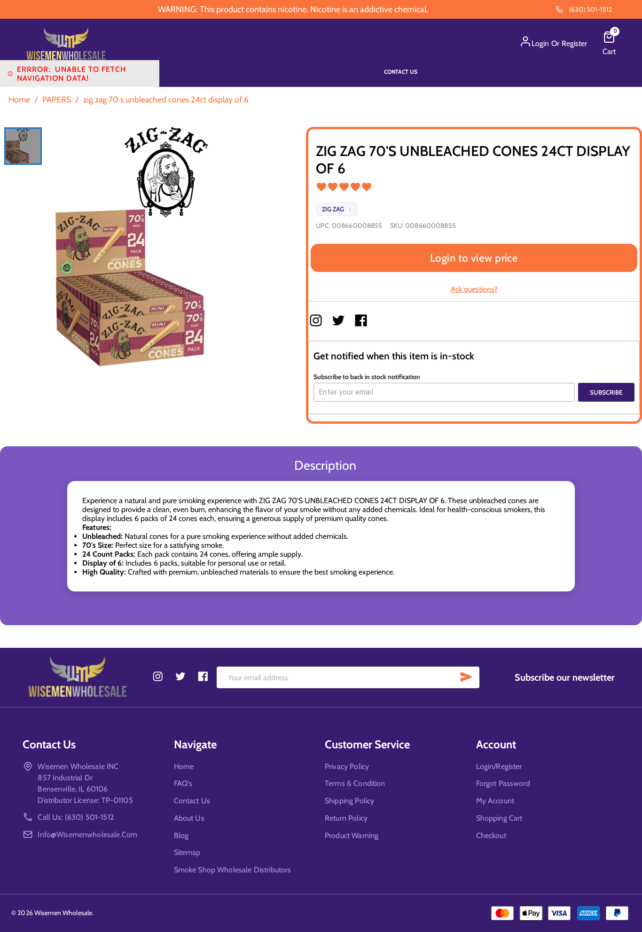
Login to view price (474, 257)
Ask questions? (474, 289)
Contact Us (400, 71)
